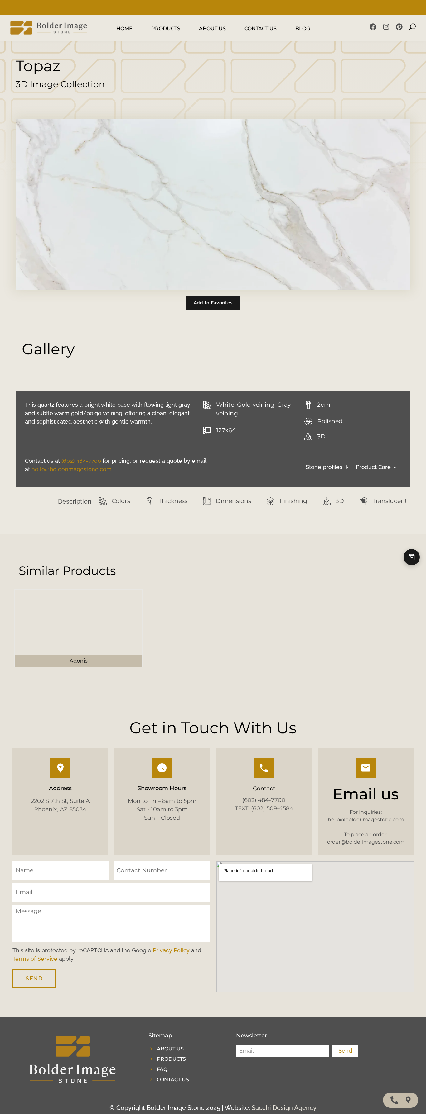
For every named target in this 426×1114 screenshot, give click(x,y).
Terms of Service (34, 958)
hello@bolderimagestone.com (71, 469)
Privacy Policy (171, 950)
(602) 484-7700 (81, 460)
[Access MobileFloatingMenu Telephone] (394, 1100)
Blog (302, 28)
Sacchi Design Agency (284, 1108)
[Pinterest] (399, 26)
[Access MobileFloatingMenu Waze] (408, 1100)
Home (124, 28)
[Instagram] (386, 26)
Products (165, 28)
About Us (212, 28)
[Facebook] (373, 26)
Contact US (260, 28)
